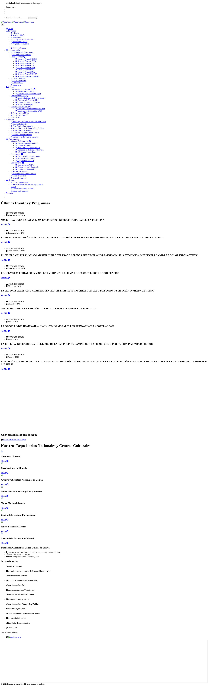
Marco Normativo (19, 178)
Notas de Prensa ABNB (26, 61)
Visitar (3, 461)
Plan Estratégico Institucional (28, 156)
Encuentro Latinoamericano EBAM (31, 109)
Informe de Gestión (19, 42)
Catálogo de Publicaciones (22, 52)
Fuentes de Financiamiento (27, 143)
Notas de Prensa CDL (25, 65)
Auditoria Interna (19, 48)
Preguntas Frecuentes (20, 44)
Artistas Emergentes (25, 104)
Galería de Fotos (18, 78)
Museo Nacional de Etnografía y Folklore (28, 128)
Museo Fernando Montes (22, 135)
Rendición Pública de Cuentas (24, 174)
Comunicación (14, 50)
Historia (15, 33)
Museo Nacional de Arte (21, 130)
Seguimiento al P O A (25, 161)
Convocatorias (16, 163)
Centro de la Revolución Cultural (25, 137)
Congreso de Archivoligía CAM (29, 111)
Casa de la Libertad (19, 124)
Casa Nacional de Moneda (22, 126)
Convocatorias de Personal (27, 167)
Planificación (16, 154)
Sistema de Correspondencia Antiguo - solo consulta (22, 190)
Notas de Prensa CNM (26, 68)
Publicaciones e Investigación (22, 89)
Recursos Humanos (20, 171)
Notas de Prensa (17, 57)
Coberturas (16, 85)
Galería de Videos (19, 81)
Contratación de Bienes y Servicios (30, 150)
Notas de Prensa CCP (25, 63)
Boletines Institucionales (21, 55)
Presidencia (16, 37)
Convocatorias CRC (18, 96)
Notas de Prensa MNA (26, 72)
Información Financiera (20, 141)
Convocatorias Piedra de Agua (29, 94)
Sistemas (11, 180)
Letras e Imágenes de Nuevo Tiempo (31, 98)
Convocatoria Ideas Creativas (28, 102)
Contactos (9, 193)
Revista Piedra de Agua (26, 91)
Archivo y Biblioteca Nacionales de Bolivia (29, 122)
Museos (11, 120)
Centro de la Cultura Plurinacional (25, 133)
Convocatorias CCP (20, 115)
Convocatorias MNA (20, 113)
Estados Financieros (25, 145)
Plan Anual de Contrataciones (28, 148)
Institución (12, 31)
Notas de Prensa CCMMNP (28, 76)
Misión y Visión (18, 35)
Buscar (32, 18)
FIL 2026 (16, 117)
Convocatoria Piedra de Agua (14, 440)
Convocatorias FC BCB (20, 107)
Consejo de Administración (22, 39)
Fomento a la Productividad (28, 100)
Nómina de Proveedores (26, 152)
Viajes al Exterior (19, 176)
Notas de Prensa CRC (25, 70)
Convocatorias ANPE (25, 165)
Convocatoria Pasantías (26, 169)
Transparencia (13, 139)
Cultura (11, 87)
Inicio (10, 29)
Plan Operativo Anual (25, 158)
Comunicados (17, 83)
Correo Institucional (20, 182)
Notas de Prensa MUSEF (27, 74)
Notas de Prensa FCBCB (27, 59)
